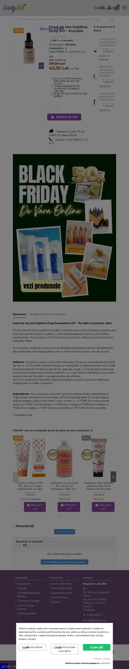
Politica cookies (101, 658)
